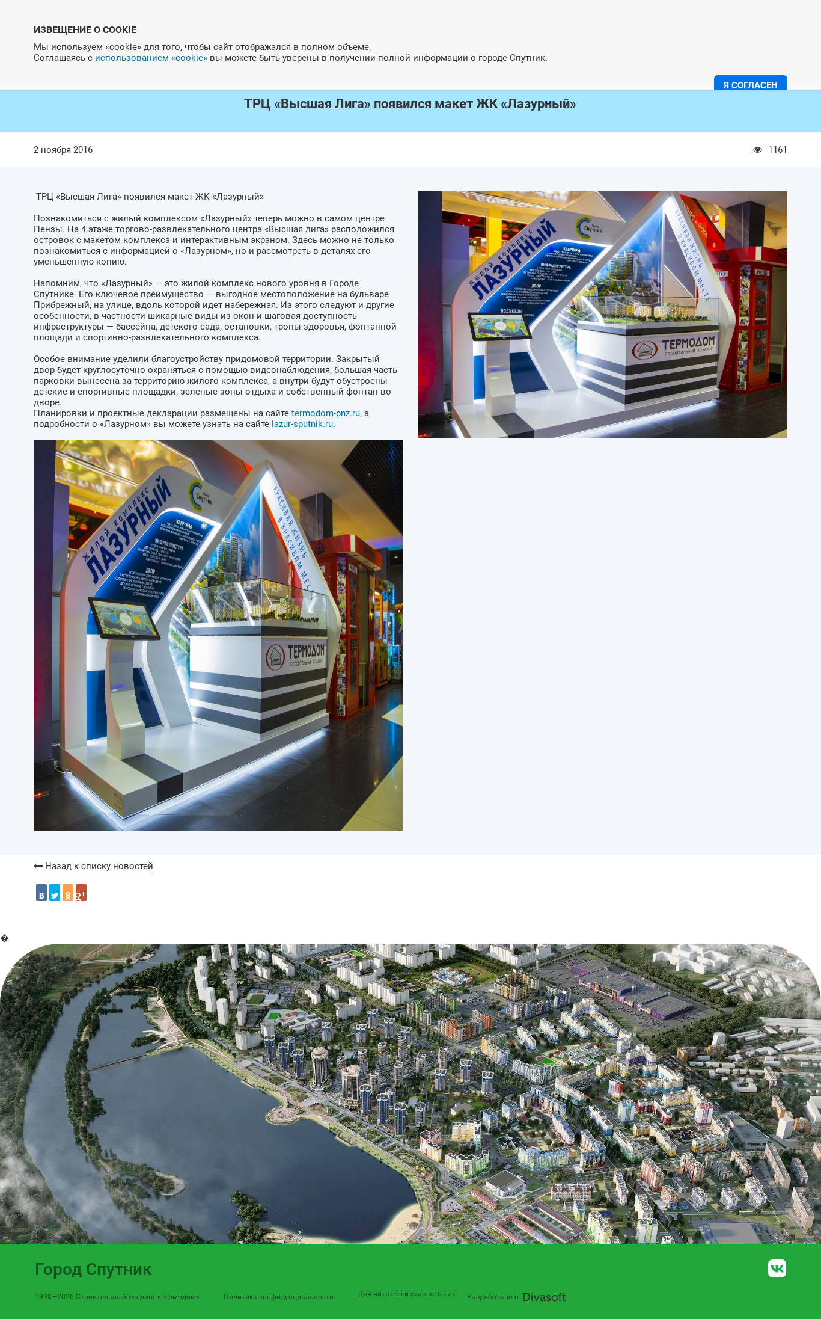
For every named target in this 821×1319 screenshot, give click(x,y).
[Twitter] (54, 892)
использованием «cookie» (151, 57)
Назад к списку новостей (98, 866)
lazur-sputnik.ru (302, 424)
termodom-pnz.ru (325, 413)
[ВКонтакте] (41, 892)
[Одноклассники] (68, 892)
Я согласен (751, 85)
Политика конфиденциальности (279, 1297)
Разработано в (493, 1297)
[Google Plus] (81, 892)
